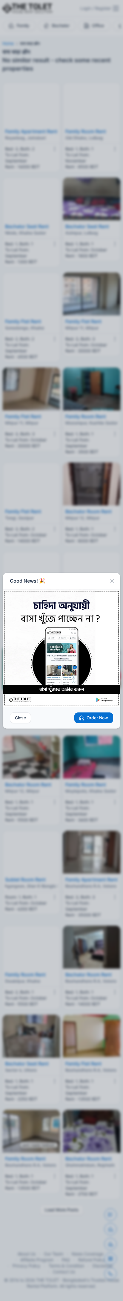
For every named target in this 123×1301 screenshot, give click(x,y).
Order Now (97, 717)
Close (20, 717)
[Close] (112, 581)
